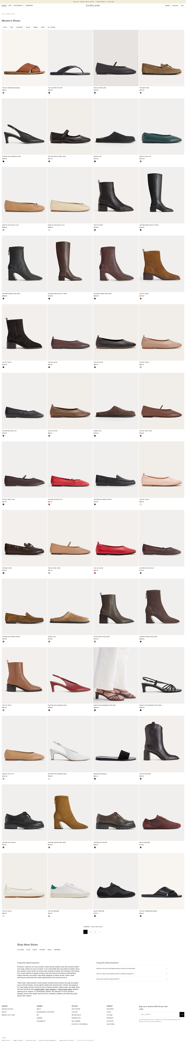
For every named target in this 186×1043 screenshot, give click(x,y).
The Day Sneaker (53, 911)
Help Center (76, 1009)
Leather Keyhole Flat (9, 431)
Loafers (42, 950)
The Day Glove (52, 362)
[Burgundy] (95, 298)
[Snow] (49, 778)
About (39, 1009)
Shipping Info (76, 1018)
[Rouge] (49, 710)
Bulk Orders (76, 1021)
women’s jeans (39, 989)
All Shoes (20, 950)
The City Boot (98, 225)
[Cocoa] (49, 435)
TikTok (109, 1012)
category (19, 27)
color (28, 27)
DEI (38, 1015)
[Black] (49, 92)
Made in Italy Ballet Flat (10, 225)
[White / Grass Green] (49, 916)
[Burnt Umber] (140, 573)
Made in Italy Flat (145, 156)
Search (167, 5)
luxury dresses (50, 989)
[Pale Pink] (140, 504)
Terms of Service (18, 1040)
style (5, 27)
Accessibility (41, 1021)
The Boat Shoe (144, 88)
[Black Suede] (95, 161)
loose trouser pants (65, 989)
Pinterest (110, 1018)
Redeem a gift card (8, 1015)
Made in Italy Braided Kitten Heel (105, 705)
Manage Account (7, 1009)
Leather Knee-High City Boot (149, 225)
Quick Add (23, 83)
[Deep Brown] (49, 298)
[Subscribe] (182, 1014)
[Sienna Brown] (3, 92)
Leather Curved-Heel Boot (11, 293)
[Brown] (95, 641)
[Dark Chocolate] (140, 641)
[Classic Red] (49, 504)
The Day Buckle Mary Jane (57, 156)
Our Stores (110, 1024)
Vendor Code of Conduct (66, 1040)
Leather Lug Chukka (9, 842)
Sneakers (57, 950)
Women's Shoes (10, 14)
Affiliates (110, 1021)
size (11, 27)
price (43, 27)
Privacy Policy (150, 1021)
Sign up (4, 1012)
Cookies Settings (31, 1040)
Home (3, 14)
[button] (182, 6)
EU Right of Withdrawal (80, 1024)
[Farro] (140, 92)
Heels (49, 950)
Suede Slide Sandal (100, 774)
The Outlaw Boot (145, 774)
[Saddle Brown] (3, 710)
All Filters (51, 27)
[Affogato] (3, 230)
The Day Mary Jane (100, 88)
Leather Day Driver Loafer (102, 499)
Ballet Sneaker (144, 842)
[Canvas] (3, 916)
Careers (39, 1018)
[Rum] (140, 435)
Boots (35, 950)
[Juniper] (140, 161)
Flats (28, 950)
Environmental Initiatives (45, 1012)
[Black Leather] (3, 161)
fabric (35, 27)
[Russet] (140, 298)
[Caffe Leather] (95, 710)
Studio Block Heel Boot (102, 637)
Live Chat (75, 1012)
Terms (159, 1021)
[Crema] (49, 230)
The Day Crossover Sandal (11, 88)
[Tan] (140, 367)
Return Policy (76, 1015)
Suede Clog (97, 156)
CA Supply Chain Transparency (48, 1040)
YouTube (110, 1015)
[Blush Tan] (49, 573)
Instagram (110, 1009)
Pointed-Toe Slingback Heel (11, 156)
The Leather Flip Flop (55, 88)
